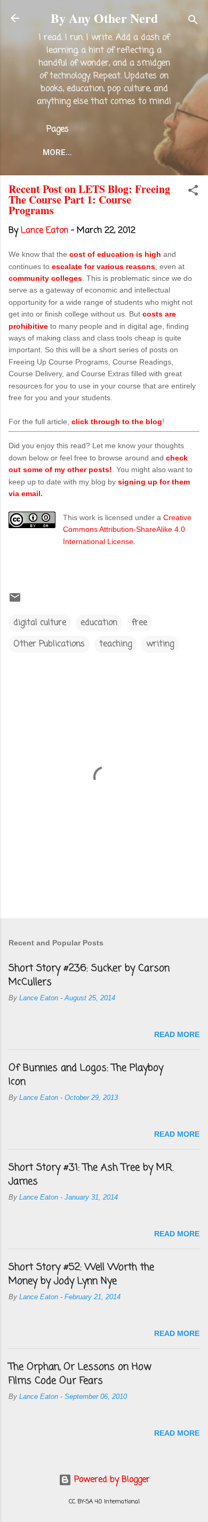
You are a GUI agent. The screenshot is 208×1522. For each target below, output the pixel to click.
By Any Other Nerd (104, 18)
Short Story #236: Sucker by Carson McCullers (89, 975)
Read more (176, 1034)
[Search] (193, 21)
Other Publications (49, 644)
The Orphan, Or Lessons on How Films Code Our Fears (80, 1373)
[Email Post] (15, 601)
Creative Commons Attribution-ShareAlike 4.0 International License (127, 529)
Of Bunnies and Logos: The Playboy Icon (86, 1074)
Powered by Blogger (110, 1480)
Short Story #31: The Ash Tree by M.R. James (91, 1174)
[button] (193, 192)
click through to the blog (116, 421)
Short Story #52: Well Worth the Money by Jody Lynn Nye (81, 1274)
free (139, 623)
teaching (115, 644)
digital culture (39, 623)
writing (160, 644)
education (99, 623)
